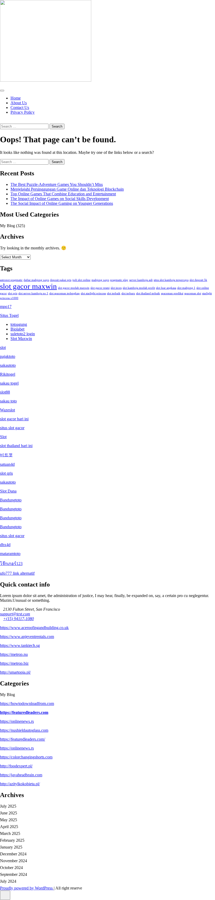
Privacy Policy (22, 112)
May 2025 (8, 820)
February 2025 (12, 840)
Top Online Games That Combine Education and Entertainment (63, 194)
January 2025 (11, 847)
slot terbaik (113, 293)
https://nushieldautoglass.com (24, 730)
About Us (18, 103)
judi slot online (81, 280)
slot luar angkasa (166, 287)
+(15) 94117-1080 (18, 618)
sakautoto (8, 365)
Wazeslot (7, 410)
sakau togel (9, 383)
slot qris (12, 293)
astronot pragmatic (11, 280)
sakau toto (8, 401)
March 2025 (10, 833)
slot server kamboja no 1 (33, 293)
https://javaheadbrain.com (21, 775)
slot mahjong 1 (186, 287)
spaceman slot (192, 293)
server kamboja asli (141, 280)
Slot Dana (8, 491)
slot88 (5, 392)
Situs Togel (9, 315)
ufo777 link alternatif (17, 573)
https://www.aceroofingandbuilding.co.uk (34, 627)
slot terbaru (128, 293)
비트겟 (6, 455)
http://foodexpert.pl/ (16, 766)
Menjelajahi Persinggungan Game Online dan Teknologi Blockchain (67, 189)
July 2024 (8, 881)
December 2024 (13, 854)
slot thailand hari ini (16, 445)
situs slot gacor (12, 428)
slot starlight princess (93, 293)
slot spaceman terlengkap (64, 293)
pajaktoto (7, 356)
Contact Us (19, 107)
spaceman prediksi (172, 293)
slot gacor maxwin (28, 286)
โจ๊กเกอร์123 (11, 563)
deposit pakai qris (60, 280)
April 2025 (9, 826)
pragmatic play (119, 280)
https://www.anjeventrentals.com (27, 636)
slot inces (116, 287)
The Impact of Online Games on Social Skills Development (59, 198)
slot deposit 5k (198, 280)
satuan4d (7, 464)
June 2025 (8, 813)
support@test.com (15, 614)
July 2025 (8, 806)
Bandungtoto (11, 500)
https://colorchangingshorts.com (26, 757)
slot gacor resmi (100, 287)
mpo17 (6, 306)
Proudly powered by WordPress (27, 888)
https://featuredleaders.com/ (22, 739)
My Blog (7, 225)
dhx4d (5, 544)
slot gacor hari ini (14, 419)
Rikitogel (7, 374)
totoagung (18, 324)
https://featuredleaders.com (24, 712)
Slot (3, 437)
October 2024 (11, 867)
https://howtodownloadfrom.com (27, 703)
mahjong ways (100, 280)
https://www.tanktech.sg (20, 645)
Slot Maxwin (21, 338)
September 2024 (13, 874)
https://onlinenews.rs (17, 721)
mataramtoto (10, 553)
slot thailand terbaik (148, 293)
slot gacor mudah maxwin (73, 287)
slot (3, 347)
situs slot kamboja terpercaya (171, 280)
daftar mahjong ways (36, 280)
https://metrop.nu (14, 654)
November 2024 (13, 861)
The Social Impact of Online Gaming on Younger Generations (61, 203)
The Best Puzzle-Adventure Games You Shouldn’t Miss (56, 184)
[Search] (1, 121)
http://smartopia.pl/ (15, 672)
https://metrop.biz (14, 663)
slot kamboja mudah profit (139, 287)
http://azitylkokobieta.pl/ (20, 784)
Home (15, 98)
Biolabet (17, 329)
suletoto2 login (22, 334)
